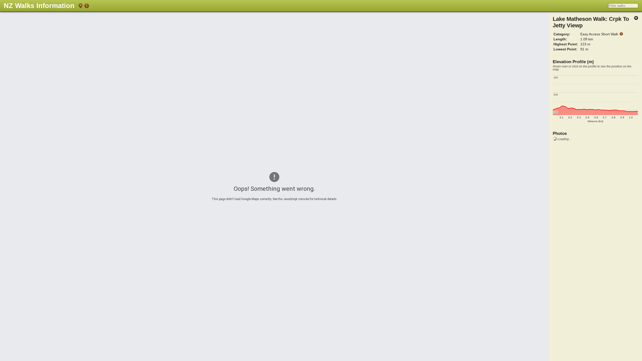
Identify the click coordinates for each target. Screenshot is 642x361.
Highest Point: (565, 44)
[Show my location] (80, 7)
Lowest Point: (565, 49)
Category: (561, 34)
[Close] (636, 18)
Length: (560, 39)
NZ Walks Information (39, 6)
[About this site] (86, 7)
